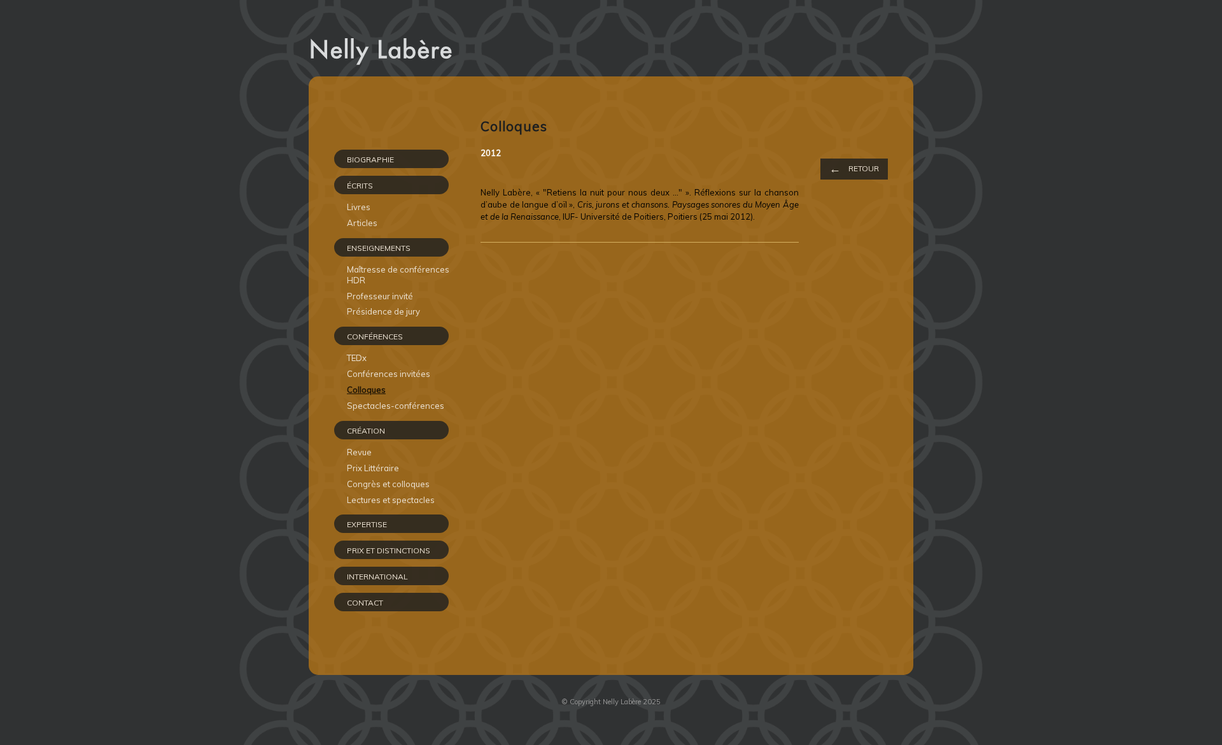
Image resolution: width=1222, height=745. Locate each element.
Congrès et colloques (388, 484)
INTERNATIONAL (377, 576)
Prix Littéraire (373, 468)
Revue (359, 452)
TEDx (357, 358)
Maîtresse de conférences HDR (398, 274)
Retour (854, 168)
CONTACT (365, 602)
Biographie (370, 159)
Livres (358, 207)
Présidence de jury (383, 311)
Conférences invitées (388, 374)
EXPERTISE (367, 524)
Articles (362, 223)
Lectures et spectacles (391, 500)
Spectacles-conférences (395, 406)
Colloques (366, 390)
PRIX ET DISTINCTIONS (388, 550)
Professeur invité (380, 296)
